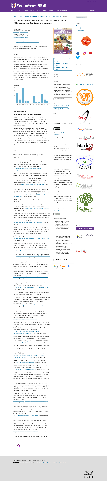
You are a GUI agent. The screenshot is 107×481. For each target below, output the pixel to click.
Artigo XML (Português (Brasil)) (62, 61)
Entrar (44, 10)
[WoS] (85, 105)
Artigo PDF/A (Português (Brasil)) (63, 58)
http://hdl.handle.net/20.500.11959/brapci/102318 (25, 431)
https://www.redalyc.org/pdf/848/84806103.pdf (25, 342)
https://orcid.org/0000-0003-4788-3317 (20, 32)
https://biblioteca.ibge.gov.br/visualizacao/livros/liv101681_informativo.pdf (31, 305)
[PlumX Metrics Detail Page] (17, 445)
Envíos (38, 10)
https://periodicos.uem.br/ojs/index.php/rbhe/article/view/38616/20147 (31, 287)
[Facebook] (78, 54)
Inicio (12, 10)
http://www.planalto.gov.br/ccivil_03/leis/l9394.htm (36, 208)
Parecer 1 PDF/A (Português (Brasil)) (61, 64)
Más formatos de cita (59, 98)
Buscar (93, 10)
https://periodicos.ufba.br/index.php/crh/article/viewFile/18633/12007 (30, 277)
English (78, 25)
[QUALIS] (85, 169)
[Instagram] (84, 54)
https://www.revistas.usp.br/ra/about (25, 362)
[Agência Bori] (80, 217)
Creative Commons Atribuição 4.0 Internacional (54, 462)
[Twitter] (78, 59)
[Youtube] (90, 54)
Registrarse (88, 1)
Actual (26, 10)
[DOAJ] (85, 77)
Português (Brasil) (80, 30)
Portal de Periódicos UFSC (61, 10)
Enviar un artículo (81, 17)
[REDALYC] (85, 139)
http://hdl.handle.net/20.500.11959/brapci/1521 (33, 184)
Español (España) (80, 28)
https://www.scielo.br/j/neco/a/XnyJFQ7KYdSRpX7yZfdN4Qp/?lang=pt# (30, 401)
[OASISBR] (85, 188)
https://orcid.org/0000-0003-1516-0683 (20, 37)
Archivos (32, 10)
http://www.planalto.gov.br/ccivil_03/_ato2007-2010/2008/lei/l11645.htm (31, 238)
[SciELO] (85, 124)
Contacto (50, 10)
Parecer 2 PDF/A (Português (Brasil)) (61, 68)
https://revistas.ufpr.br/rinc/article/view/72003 (25, 319)
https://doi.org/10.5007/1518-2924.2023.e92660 (27, 42)
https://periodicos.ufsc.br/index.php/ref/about (24, 369)
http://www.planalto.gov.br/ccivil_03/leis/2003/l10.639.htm (27, 222)
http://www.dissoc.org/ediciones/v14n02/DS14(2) (25, 415)
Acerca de (18, 10)
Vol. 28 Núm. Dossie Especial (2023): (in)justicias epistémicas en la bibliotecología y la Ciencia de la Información (37, 16)
